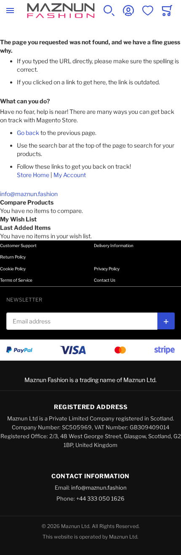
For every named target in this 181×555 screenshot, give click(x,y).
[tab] (90, 252)
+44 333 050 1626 (100, 498)
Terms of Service (16, 280)
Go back (28, 132)
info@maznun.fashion (29, 193)
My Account (69, 174)
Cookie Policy (13, 268)
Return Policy (13, 256)
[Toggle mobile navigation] (10, 10)
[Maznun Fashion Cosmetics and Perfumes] (61, 10)
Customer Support (18, 245)
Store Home (33, 174)
